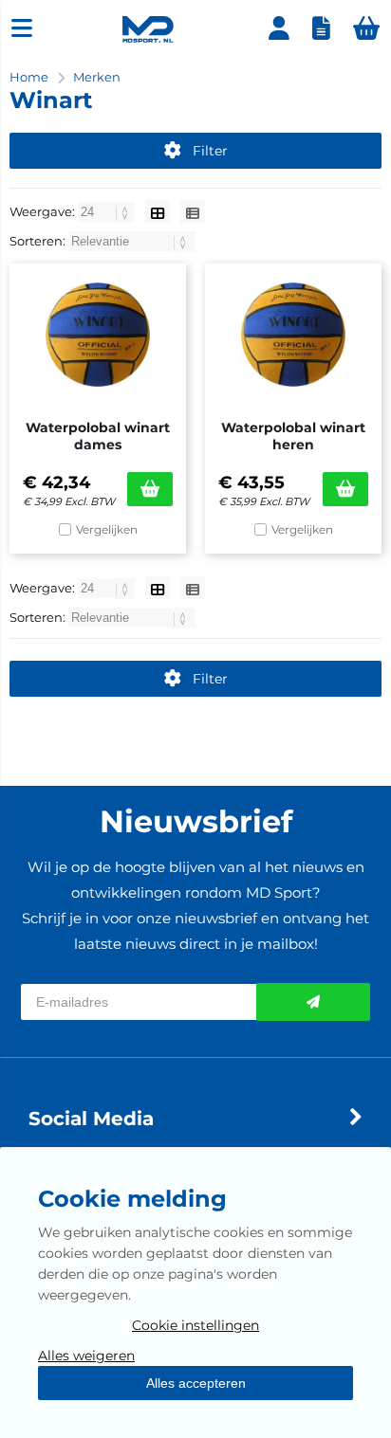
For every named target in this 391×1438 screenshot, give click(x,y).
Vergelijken (107, 529)
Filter (210, 150)
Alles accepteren (196, 1383)
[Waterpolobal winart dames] (97, 335)
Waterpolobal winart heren (293, 436)
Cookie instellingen (195, 1325)
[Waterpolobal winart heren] (293, 335)
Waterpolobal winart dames (98, 436)
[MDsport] (148, 37)
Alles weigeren (86, 1355)
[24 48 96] (108, 211)
